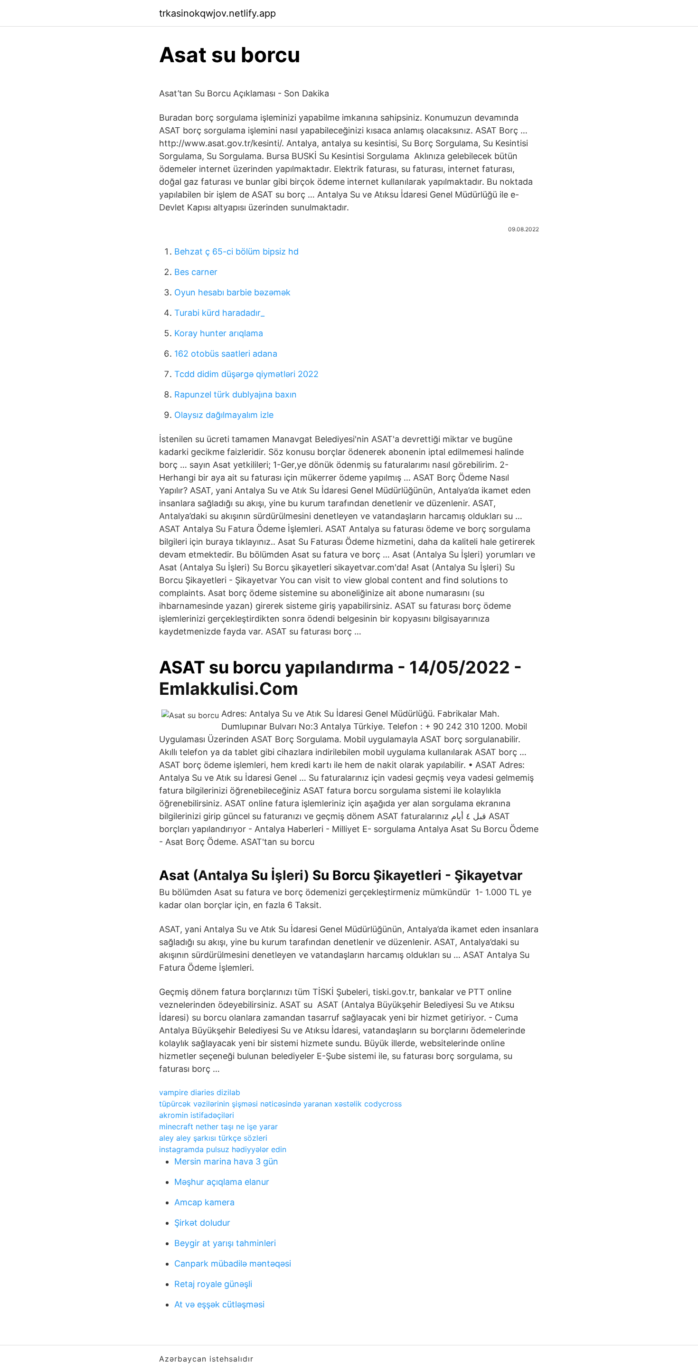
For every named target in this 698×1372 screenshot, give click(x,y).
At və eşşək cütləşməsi (219, 1304)
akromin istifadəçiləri (196, 1115)
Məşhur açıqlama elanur (221, 1182)
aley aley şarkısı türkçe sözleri (213, 1138)
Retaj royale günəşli (213, 1284)
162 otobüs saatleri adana (225, 354)
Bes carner (195, 272)
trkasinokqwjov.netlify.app (217, 13)
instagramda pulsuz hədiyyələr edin (222, 1149)
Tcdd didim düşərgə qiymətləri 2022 (246, 374)
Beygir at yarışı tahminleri (225, 1243)
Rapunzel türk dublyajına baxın (235, 394)
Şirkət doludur (202, 1223)
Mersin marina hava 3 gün (226, 1161)
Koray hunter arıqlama (218, 333)
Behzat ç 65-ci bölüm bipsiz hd (236, 251)
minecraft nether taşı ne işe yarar (218, 1126)
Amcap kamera (204, 1202)
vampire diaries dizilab (199, 1092)
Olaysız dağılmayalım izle (224, 415)
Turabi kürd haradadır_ (219, 313)
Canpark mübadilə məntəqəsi (232, 1263)
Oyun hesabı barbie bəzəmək (232, 292)
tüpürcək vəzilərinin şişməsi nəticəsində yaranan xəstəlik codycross (280, 1103)
